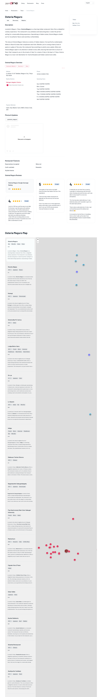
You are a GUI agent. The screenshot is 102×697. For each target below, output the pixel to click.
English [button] (88, 3)
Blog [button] (37, 3)
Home (6, 10)
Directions (15, 20)
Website (24, 20)
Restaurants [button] (30, 3)
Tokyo (22, 10)
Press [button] (42, 3)
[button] (90, 414)
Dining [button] (23, 3)
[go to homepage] (11, 4)
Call (8, 20)
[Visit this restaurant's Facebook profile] (62, 68)
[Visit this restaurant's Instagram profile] (64, 68)
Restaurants (14, 10)
